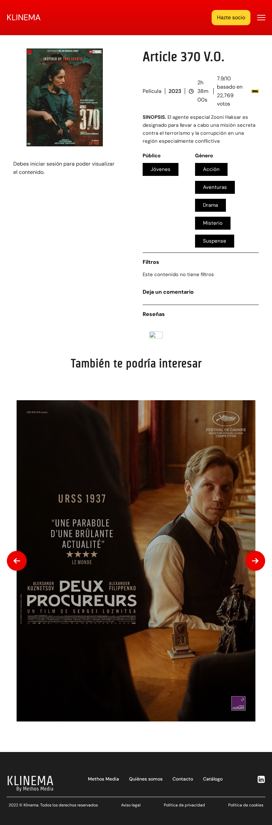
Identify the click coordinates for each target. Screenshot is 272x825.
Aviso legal (131, 805)
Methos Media (103, 779)
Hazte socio (231, 17)
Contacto (182, 779)
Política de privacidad (184, 805)
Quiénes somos (146, 779)
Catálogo (213, 779)
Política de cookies (245, 805)
